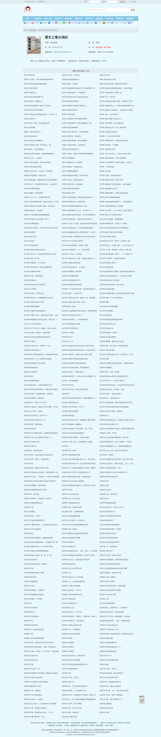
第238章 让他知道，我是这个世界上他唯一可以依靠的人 (43, 407)
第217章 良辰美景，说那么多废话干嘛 (75, 389)
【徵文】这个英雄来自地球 (108, 723)
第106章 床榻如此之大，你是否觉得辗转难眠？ (78, 228)
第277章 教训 (28, 463)
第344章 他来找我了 (31, 560)
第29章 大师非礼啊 (68, 114)
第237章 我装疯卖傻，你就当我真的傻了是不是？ (116, 402)
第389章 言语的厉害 (31, 625)
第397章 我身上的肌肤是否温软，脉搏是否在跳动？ (117, 634)
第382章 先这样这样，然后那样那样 (112, 612)
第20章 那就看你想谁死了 (70, 101)
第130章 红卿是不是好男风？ (72, 263)
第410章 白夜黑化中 (31, 656)
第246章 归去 (104, 415)
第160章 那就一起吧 (69, 306)
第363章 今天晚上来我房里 (71, 586)
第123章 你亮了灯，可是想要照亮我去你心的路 (40, 254)
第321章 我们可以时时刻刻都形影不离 (75, 525)
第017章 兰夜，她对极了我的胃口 (35, 708)
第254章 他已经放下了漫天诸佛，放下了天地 (77, 429)
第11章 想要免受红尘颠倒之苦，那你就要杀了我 (78, 88)
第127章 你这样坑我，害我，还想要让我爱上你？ (78, 258)
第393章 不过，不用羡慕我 (71, 629)
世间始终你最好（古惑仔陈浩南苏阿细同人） (84, 723)
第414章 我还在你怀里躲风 (71, 660)
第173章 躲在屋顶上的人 (108, 324)
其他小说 (119, 18)
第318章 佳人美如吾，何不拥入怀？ (74, 520)
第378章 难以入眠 (68, 608)
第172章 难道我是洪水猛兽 (71, 324)
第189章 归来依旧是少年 (32, 350)
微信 (66, 23)
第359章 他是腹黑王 (31, 581)
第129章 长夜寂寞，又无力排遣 (34, 263)
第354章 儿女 (66, 573)
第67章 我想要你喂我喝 (70, 171)
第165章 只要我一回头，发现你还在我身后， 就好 (41, 315)
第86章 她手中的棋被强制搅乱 (110, 197)
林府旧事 (127, 723)
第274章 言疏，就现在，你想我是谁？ (37, 459)
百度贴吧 (83, 23)
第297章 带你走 (67, 490)
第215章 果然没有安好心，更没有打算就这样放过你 (117, 385)
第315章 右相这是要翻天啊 (71, 516)
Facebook (99, 23)
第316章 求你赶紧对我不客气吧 (110, 516)
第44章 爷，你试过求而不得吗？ (111, 136)
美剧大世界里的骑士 (63, 723)
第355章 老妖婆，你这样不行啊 (110, 573)
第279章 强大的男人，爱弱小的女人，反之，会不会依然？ (119, 463)
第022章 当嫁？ (105, 712)
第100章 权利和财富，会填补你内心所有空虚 (77, 219)
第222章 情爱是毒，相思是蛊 (34, 398)
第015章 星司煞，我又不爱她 (72, 704)
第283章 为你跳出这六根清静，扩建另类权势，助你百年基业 (44, 472)
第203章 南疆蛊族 (106, 367)
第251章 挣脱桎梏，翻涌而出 (72, 424)
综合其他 (37, 18)
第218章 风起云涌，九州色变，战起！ (113, 389)
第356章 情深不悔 (30, 577)
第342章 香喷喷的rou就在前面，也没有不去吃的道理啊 (80, 555)
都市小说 (48, 18)
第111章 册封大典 (30, 236)
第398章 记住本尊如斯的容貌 (34, 638)
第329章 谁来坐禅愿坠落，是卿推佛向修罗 (38, 538)
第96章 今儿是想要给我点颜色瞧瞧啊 (36, 215)
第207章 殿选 (28, 376)
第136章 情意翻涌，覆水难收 (72, 271)
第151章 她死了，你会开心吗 (72, 293)
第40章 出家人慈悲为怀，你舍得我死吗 (75, 132)
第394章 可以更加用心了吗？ (109, 629)
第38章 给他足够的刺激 (70, 127)
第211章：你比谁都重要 (70, 381)
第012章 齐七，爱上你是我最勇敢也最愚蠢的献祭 (78, 699)
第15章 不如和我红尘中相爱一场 (111, 92)
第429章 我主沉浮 (68, 682)
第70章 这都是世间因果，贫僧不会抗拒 (75, 175)
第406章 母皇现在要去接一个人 (110, 647)
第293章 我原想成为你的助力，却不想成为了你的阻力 (80, 485)
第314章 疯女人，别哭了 (32, 516)
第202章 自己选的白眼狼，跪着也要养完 (75, 367)
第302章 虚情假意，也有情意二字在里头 (38, 498)
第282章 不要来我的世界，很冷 (110, 468)
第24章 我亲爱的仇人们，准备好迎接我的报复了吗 (117, 106)
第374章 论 (28, 603)
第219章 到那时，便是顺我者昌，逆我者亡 (38, 394)
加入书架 (107, 47)
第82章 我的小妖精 (68, 193)
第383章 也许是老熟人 (31, 616)
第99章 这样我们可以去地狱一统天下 (36, 219)
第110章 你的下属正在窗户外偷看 (111, 232)
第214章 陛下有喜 (68, 385)
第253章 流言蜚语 (30, 429)
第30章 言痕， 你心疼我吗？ (109, 114)
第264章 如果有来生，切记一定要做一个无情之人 (116, 442)
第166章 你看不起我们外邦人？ (72, 315)
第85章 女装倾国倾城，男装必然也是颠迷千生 (77, 197)
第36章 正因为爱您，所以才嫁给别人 (112, 123)
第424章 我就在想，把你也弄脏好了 (112, 673)
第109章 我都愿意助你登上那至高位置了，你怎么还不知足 (82, 232)
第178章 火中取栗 (68, 333)
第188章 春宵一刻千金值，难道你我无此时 (114, 346)
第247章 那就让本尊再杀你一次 (34, 420)
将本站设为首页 (30, 1)
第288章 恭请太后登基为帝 (109, 477)
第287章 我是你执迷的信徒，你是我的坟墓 (76, 477)
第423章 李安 (66, 673)
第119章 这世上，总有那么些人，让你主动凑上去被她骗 (119, 245)
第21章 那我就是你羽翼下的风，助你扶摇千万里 (116, 101)
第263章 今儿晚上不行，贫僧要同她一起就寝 (77, 442)
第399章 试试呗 (67, 638)
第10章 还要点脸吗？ (31, 88)
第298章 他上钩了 (106, 490)
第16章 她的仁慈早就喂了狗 (33, 97)
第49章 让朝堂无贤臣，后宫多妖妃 (73, 145)
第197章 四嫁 (104, 359)
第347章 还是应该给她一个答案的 (35, 564)
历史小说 (109, 18)
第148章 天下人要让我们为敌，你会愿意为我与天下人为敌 (82, 289)
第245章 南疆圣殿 (68, 415)
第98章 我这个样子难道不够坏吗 (111, 215)
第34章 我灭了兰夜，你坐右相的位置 (36, 123)
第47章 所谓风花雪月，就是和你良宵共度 (114, 140)
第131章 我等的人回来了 (108, 263)
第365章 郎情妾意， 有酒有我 (34, 590)
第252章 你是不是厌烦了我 (109, 424)
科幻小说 (89, 18)
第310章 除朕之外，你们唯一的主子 (112, 507)
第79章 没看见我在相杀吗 (70, 188)
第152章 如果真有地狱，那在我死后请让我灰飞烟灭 (117, 293)
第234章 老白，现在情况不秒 (109, 398)
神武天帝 (121, 723)
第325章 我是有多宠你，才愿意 (110, 529)
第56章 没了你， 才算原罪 (33, 158)
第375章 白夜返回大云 (69, 603)
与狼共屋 (91, 725)
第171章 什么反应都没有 (32, 324)
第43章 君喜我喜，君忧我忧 (71, 136)
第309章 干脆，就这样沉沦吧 (72, 507)
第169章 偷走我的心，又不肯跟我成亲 (75, 319)
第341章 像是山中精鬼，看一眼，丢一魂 (38, 555)
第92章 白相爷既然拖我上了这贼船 (111, 206)
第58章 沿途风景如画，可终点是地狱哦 (113, 158)
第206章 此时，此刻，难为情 (109, 372)
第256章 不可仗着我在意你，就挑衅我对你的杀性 (41, 433)
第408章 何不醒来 (68, 651)
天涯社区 (91, 23)
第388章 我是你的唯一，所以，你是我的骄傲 (115, 621)
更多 (131, 23)
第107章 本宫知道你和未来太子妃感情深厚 (114, 228)
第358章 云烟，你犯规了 (108, 577)
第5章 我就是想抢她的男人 (71, 79)
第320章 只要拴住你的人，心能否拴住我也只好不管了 (42, 525)
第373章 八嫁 (104, 599)
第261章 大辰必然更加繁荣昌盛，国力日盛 (114, 437)
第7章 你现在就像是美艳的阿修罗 (35, 84)
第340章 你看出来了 (106, 551)
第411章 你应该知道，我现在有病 (73, 656)
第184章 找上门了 (68, 341)
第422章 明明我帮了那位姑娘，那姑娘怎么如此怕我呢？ (43, 673)
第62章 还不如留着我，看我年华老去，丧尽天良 (116, 162)
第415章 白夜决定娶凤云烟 (109, 660)
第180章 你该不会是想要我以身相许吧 (37, 337)
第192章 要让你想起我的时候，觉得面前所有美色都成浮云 (44, 354)
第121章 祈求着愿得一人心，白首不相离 (75, 250)
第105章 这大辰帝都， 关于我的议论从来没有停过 (41, 228)
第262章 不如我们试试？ (32, 442)
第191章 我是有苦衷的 (107, 350)
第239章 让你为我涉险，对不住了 (73, 407)
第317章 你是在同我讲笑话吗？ (34, 520)
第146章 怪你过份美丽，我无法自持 (112, 285)
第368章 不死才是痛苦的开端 (72, 594)
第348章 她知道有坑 (69, 564)
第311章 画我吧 (29, 511)
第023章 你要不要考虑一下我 (34, 717)
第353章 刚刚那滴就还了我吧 (34, 573)
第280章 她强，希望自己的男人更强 (36, 468)
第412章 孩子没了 (106, 656)
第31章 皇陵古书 (29, 119)
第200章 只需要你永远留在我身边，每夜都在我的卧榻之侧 (119, 363)
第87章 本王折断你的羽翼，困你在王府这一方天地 (41, 202)
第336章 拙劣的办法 (69, 546)
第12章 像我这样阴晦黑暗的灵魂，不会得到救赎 (116, 88)
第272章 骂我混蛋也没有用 (71, 455)
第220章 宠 (65, 394)
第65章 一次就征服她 (107, 167)
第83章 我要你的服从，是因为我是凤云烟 (114, 193)
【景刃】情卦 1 (109, 725)
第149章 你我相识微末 (107, 289)
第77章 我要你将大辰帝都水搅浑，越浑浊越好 (115, 184)
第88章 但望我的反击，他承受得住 (73, 202)
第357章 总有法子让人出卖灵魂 (72, 577)
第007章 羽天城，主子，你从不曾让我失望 (114, 690)
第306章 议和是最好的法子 (71, 503)
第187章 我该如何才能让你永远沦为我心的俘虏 (78, 346)
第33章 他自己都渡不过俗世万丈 (111, 119)
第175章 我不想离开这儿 (70, 328)
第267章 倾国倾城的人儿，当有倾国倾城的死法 (116, 446)
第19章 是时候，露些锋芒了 (33, 101)
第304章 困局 (104, 498)
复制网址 (124, 23)
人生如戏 (66, 725)
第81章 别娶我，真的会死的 (33, 193)
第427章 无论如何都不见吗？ (109, 677)
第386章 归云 (28, 621)
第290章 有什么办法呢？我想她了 (73, 481)
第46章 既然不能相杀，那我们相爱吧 (74, 140)
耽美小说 (68, 18)
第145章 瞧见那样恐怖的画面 (72, 285)
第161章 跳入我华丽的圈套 (109, 306)
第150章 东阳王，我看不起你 (34, 293)
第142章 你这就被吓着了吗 (71, 280)
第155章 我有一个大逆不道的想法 (111, 298)
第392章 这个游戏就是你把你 (34, 629)
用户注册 (133, 1)
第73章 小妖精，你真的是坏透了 (73, 180)
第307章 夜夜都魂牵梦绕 (108, 503)
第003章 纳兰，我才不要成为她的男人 (75, 686)
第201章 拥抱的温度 (31, 367)
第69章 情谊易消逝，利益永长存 (35, 175)
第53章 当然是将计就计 (108, 149)
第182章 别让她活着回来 (108, 337)
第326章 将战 (28, 533)
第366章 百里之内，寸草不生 (72, 590)
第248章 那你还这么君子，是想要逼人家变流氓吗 (78, 420)
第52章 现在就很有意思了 (70, 149)
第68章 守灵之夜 (105, 171)
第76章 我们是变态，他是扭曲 (72, 184)
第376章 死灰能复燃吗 (107, 603)
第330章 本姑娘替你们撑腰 (71, 538)
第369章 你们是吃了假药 (108, 594)
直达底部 (99, 47)
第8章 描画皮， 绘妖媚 (69, 84)
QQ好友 (59, 23)
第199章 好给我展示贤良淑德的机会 (74, 363)
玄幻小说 (58, 18)
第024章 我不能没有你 (62, 52)
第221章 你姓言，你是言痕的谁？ (111, 394)
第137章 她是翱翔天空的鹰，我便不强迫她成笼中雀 (117, 271)
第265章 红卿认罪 (30, 446)
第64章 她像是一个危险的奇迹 (72, 167)
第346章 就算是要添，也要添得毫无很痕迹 (114, 560)
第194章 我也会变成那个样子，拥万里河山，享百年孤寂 (119, 354)
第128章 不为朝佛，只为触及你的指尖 (113, 258)
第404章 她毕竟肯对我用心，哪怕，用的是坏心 (40, 647)
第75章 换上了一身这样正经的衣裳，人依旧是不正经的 (43, 184)
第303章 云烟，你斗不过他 (71, 498)
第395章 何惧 (28, 634)
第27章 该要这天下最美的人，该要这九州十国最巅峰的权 (119, 110)
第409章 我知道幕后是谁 (108, 651)
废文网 (37, 10)
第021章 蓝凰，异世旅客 (70, 712)
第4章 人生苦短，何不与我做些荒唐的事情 (38, 79)
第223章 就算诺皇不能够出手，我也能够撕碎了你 (78, 398)
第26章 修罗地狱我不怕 (70, 110)
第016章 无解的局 (106, 704)
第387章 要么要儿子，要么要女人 (73, 621)
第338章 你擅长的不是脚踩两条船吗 (36, 551)
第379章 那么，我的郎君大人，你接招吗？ (114, 608)
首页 (27, 18)
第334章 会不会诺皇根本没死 (109, 542)
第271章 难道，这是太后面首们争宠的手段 (38, 455)
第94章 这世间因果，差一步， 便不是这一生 (77, 210)
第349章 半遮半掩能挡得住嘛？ (110, 564)
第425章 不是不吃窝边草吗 (33, 677)
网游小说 (78, 18)
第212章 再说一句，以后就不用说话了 (113, 381)
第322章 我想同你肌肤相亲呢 (109, 525)
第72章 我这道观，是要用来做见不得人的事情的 (40, 180)
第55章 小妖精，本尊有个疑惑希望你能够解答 (77, 154)
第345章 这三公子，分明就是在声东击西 (75, 560)
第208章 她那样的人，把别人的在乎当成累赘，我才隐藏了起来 (83, 376)
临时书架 (130, 18)
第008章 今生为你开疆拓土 (33, 695)
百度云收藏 (73, 23)
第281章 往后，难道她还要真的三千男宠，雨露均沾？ (80, 468)
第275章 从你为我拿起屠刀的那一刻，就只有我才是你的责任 (82, 459)
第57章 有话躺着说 (68, 158)
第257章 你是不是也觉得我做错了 (73, 433)
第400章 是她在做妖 (106, 638)
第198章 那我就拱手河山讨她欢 (34, 363)
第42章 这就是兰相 (30, 136)
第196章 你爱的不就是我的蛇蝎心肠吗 (75, 359)
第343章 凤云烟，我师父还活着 (110, 555)
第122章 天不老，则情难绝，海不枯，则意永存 (116, 250)
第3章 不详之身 (105, 75)
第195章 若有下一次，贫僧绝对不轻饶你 (38, 359)
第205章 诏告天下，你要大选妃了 (73, 372)
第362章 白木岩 (29, 586)
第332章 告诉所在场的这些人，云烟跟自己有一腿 (41, 542)
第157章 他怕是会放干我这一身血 (73, 302)
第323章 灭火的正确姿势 (32, 529)
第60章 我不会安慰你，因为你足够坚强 (37, 162)
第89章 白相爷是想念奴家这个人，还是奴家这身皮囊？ (118, 202)
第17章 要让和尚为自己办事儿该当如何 (75, 97)
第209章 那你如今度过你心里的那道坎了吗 (114, 376)
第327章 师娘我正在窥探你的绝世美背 (75, 533)
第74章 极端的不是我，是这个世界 (111, 180)
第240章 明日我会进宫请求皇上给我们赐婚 (114, 407)
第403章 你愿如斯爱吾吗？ (109, 642)
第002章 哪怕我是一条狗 (32, 686)
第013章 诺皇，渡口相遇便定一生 (111, 699)
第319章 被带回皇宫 (106, 520)
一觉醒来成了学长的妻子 (55, 725)
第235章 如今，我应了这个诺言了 (35, 402)
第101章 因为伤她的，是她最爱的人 (112, 219)
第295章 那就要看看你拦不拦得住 (35, 490)
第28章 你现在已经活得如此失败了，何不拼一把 (40, 114)
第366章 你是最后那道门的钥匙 (110, 590)
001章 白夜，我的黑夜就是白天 (110, 682)
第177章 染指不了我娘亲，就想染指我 (37, 333)
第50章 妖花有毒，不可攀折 (109, 145)
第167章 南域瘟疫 (106, 315)
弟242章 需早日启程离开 (70, 411)
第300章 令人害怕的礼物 (70, 494)
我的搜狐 (108, 23)
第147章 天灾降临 (30, 289)
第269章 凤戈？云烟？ (69, 450)
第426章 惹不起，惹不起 (70, 677)
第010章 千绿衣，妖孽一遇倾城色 (111, 695)
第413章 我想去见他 (31, 660)
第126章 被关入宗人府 (31, 258)
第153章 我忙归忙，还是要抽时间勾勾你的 (38, 298)
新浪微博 (36, 23)
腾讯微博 (44, 23)
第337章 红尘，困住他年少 (109, 546)
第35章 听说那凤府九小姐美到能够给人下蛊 (77, 123)
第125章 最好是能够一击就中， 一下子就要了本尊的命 (118, 254)
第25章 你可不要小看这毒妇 (33, 110)
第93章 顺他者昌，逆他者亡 (33, 210)
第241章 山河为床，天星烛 (33, 411)
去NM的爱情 (99, 725)
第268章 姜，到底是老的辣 (33, 450)
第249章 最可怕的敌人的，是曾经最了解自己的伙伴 (117, 420)
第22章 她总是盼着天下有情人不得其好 (37, 106)
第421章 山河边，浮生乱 (108, 669)
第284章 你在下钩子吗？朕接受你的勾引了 (76, 472)
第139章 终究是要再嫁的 (70, 276)
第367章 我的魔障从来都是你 (34, 594)
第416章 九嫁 (28, 664)
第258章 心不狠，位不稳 (108, 433)
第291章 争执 (104, 481)
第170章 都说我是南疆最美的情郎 (111, 319)
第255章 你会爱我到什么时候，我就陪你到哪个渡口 (117, 429)
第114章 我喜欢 (29, 241)
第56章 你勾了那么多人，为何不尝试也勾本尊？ (116, 154)
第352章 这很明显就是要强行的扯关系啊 (113, 568)
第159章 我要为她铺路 (31, 306)
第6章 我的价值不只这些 (108, 79)
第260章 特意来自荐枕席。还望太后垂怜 (75, 437)
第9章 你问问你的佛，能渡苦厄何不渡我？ (114, 84)
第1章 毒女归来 (29, 75)
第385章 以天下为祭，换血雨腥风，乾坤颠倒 (115, 616)
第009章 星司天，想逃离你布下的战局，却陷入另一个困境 (82, 695)
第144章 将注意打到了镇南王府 (34, 285)
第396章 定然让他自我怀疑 (71, 634)
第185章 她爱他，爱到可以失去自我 (112, 341)
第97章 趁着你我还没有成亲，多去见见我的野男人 (79, 215)
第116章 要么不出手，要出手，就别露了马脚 (115, 241)
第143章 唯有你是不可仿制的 (109, 280)
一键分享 (116, 23)
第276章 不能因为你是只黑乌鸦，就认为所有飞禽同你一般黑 (120, 459)
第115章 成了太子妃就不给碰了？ (73, 241)
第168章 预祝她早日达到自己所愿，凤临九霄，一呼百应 (43, 319)
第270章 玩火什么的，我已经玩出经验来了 (114, 450)
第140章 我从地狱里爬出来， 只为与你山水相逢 (116, 276)
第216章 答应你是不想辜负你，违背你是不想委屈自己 (42, 389)
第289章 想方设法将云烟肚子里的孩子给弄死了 (40, 481)
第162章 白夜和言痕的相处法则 (34, 311)
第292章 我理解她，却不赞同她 (34, 485)
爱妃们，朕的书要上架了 (32, 132)
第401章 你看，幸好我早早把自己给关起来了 (39, 642)
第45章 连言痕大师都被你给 (33, 140)
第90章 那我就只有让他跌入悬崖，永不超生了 (39, 206)
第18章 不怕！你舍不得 (108, 97)
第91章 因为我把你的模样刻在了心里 (74, 206)
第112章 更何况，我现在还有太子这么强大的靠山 (78, 236)
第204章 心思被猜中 (31, 372)
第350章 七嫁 (28, 568)
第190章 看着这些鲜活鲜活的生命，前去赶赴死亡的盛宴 (81, 350)
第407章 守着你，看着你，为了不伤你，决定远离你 (41, 651)
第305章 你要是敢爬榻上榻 (33, 503)
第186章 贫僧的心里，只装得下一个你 (37, 346)
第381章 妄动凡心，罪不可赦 (72, 612)
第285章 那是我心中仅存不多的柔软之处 (113, 472)
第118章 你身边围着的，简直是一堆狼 (75, 245)
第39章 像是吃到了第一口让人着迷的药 (113, 127)
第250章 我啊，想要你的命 (33, 424)
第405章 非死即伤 (68, 647)
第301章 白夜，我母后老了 (109, 494)
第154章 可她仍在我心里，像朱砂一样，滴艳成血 (78, 298)
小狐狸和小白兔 (51, 723)
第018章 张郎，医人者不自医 (72, 708)
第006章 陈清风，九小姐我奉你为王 (74, 690)
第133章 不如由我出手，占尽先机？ (74, 267)
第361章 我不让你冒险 (107, 581)
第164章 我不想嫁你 (106, 311)
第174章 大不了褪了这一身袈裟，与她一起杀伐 (40, 328)
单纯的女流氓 (57, 47)
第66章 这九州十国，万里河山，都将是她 (38, 171)
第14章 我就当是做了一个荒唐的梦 (73, 92)
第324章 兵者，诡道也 (69, 529)
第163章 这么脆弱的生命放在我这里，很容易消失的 (79, 311)
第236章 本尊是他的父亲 (70, 402)
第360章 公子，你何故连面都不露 (73, 581)
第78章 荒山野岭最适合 (32, 188)
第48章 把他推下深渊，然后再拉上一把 (37, 145)
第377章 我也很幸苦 (31, 608)
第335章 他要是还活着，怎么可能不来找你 (38, 546)
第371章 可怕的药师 (69, 599)
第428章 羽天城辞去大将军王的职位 (36, 682)
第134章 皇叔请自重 (106, 267)
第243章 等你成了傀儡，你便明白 (111, 411)
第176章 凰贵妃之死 (106, 328)
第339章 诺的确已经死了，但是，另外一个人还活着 (79, 551)
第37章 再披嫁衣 (29, 127)
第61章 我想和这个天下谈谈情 (72, 162)
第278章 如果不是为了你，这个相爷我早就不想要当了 (80, 463)
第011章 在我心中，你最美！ (34, 699)
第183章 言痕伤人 (30, 341)
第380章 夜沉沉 (29, 612)
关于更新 (65, 446)
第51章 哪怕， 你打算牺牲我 (34, 149)
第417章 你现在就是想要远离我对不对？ (75, 664)
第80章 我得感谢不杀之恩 (108, 188)
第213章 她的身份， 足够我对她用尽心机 (38, 385)
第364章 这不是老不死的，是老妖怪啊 (113, 586)
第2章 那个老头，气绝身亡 (71, 75)
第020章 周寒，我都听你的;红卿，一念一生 (39, 712)
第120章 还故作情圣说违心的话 (34, 250)
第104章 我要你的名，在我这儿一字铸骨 (113, 223)
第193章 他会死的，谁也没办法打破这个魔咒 (77, 354)
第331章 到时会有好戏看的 (109, 538)
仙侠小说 (99, 18)
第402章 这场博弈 (68, 642)
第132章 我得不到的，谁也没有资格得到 (38, 267)
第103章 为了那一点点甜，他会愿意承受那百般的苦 (79, 223)
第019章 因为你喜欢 (106, 708)
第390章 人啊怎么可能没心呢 (72, 625)
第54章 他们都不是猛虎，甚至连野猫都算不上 (39, 154)
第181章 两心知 (67, 337)
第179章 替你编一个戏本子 (109, 333)
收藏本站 (42, 1)
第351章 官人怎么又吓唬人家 (72, 568)
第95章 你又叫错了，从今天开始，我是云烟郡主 (116, 210)
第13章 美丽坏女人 (30, 92)
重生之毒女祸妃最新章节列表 (47, 30)
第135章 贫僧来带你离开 (32, 271)
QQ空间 (28, 23)
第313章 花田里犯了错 (107, 511)
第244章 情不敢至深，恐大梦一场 (35, 415)
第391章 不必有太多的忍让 (109, 625)
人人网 (52, 23)
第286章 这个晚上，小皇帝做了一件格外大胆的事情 (41, 477)
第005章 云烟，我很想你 (32, 690)
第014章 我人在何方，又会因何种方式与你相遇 (40, 704)
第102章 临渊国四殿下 (31, 223)
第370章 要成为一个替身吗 (33, 599)
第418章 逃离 (104, 664)
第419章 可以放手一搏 (31, 669)
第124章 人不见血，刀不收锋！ (72, 254)
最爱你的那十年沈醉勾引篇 (78, 725)
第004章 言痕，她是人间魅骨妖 (110, 686)
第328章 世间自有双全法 (108, 533)
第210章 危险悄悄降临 (31, 381)
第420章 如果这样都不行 (70, 669)
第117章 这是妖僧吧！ (31, 245)
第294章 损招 (104, 485)
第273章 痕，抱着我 (106, 455)
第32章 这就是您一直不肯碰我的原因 (74, 119)
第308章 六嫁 (28, 507)
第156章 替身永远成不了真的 (34, 302)
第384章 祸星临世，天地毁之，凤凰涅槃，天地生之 (79, 616)
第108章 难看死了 (30, 232)
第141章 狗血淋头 (30, 280)
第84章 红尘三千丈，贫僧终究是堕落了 (37, 197)
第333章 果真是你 (68, 542)
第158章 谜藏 (104, 302)
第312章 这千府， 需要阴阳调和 (73, 511)
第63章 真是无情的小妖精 (33, 167)
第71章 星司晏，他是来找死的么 (111, 175)
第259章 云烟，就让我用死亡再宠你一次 (38, 437)
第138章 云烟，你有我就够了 (34, 276)
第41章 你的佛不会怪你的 (108, 132)
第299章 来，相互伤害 (31, 494)
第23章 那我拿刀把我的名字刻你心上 (74, 106)
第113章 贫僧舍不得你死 (108, 236)
